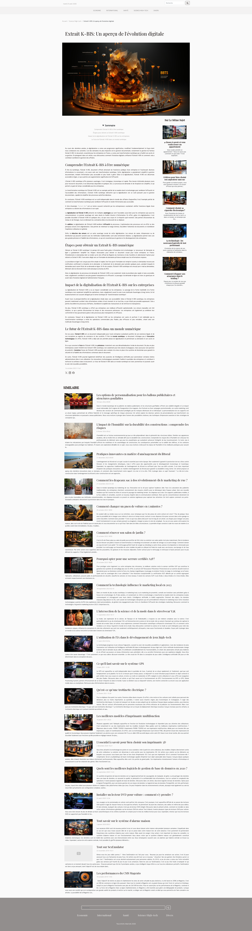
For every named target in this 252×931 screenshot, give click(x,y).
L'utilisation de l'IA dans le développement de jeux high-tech (134, 637)
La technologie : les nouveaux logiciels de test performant (174, 242)
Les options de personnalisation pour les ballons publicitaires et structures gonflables (136, 396)
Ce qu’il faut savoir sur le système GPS (120, 663)
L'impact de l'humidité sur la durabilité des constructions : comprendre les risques (143, 426)
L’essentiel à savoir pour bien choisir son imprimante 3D (131, 742)
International (112, 10)
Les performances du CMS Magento (119, 873)
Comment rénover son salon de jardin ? (121, 532)
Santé (125, 10)
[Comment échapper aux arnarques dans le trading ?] (175, 264)
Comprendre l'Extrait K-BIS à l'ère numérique (108, 129)
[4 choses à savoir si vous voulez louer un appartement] (175, 132)
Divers (156, 10)
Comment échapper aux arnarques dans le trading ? (174, 276)
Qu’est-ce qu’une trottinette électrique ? (121, 690)
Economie (97, 10)
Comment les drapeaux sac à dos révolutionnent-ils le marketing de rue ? (142, 480)
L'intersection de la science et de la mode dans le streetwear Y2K (136, 611)
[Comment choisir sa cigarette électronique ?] (175, 198)
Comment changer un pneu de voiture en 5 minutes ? (129, 506)
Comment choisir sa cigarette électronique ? (174, 209)
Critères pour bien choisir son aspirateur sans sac (174, 178)
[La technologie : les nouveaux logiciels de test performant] (175, 231)
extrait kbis (82, 206)
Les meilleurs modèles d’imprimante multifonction (128, 716)
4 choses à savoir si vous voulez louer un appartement (174, 144)
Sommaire (110, 125)
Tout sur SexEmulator (110, 847)
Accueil (64, 21)
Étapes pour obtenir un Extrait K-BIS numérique (109, 132)
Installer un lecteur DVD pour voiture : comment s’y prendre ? (135, 794)
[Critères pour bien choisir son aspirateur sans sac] (175, 167)
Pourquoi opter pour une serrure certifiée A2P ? (126, 559)
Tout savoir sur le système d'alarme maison (123, 821)
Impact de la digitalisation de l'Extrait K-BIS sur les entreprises (108, 136)
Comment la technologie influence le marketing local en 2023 (134, 585)
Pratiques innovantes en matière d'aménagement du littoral (133, 454)
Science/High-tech (141, 10)
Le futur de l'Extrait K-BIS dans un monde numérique (108, 139)
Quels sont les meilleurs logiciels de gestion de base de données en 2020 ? (142, 768)
